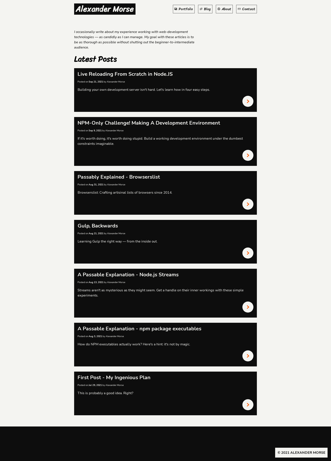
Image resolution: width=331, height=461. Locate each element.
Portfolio (186, 9)
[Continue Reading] (247, 102)
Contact (248, 9)
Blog (207, 9)
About (226, 9)
